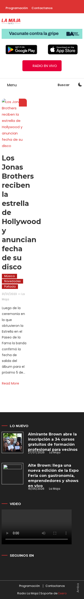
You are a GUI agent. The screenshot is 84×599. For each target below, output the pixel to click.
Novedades (12, 281)
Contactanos (42, 8)
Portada (10, 286)
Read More (10, 383)
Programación (17, 8)
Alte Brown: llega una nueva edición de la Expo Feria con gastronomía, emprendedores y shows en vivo (53, 475)
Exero (62, 593)
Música (9, 276)
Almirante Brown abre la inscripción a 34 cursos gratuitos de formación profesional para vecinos (52, 442)
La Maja (54, 452)
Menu (11, 85)
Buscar (64, 85)
